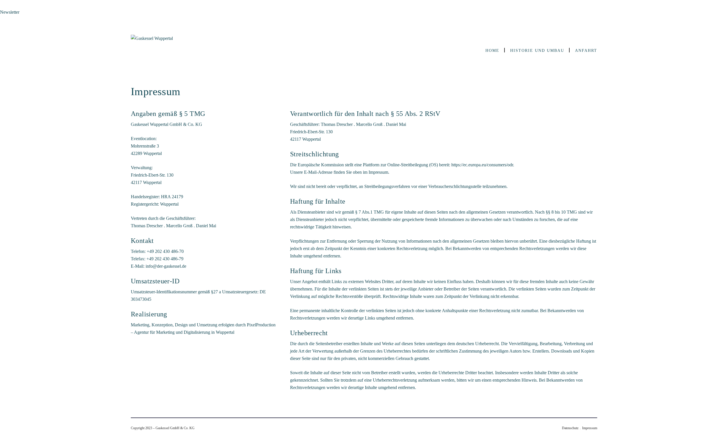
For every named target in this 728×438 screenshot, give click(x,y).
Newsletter (9, 12)
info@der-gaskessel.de (166, 266)
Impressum (589, 428)
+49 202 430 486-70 (165, 251)
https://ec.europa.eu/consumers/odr (482, 164)
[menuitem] (492, 50)
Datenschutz (570, 428)
